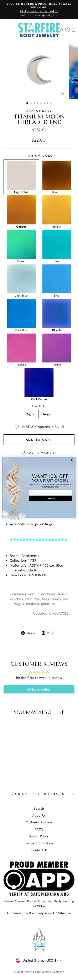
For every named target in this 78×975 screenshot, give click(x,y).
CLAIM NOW (50, 499)
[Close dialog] (72, 460)
